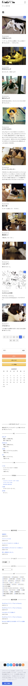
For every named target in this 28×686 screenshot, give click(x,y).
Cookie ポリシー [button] (12, 679)
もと (3, 454)
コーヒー (18, 582)
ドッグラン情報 (7, 586)
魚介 (5, 595)
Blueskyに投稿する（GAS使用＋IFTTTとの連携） (13, 621)
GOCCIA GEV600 (7, 484)
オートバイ (6, 582)
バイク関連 (14, 364)
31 (17, 337)
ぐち (24, 579)
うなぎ (3, 449)
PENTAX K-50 (7, 577)
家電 (12, 591)
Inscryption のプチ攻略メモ (8, 612)
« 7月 (3, 386)
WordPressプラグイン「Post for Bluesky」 (12, 603)
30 (14, 337)
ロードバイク (12, 590)
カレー (12, 582)
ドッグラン (21, 584)
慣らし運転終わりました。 (8, 552)
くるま (3, 486)
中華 (19, 590)
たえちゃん (4, 443)
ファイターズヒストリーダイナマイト (11, 588)
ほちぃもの (14, 360)
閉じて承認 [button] (7, 683)
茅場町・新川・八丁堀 (19, 593)
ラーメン (5, 590)
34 (10, 340)
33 (23, 337)
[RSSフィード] (23, 665)
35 (14, 340)
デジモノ (15, 584)
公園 (23, 590)
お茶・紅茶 (12, 579)
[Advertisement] (14, 405)
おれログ (5, 579)
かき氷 (3, 491)
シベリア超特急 (7, 584)
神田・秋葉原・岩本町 (8, 593)
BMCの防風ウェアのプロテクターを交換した (12, 547)
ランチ (22, 588)
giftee (14, 356)
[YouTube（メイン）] (14, 665)
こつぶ (3, 466)
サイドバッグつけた (6, 538)
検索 (23, 350)
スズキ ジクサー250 (7, 482)
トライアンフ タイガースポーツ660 (11, 480)
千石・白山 (6, 591)
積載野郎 (4, 534)
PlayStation (15, 577)
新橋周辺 (17, 591)
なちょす (4, 437)
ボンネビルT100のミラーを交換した (10, 543)
